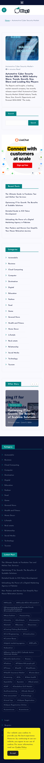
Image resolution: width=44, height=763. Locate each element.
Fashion (11, 299)
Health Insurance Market (14, 673)
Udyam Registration (26, 700)
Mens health (31, 677)
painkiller (8, 682)
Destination (13, 281)
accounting (25, 616)
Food (10, 305)
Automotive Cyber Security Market (19, 66)
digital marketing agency (15, 643)
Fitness (8, 668)
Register (8, 725)
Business (11, 264)
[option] (22, 408)
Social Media (13, 353)
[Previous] (32, 384)
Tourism (11, 365)
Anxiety (8, 620)
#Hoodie (8, 603)
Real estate (13, 341)
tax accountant (11, 696)
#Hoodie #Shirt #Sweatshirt (28, 603)
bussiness (32, 625)
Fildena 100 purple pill (26, 663)
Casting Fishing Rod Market (16, 629)
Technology (12, 359)
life (19, 677)
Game (10, 311)
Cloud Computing (15, 270)
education (9, 648)
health (18, 668)
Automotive (34, 620)
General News (14, 317)
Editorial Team (14, 422)
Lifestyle (11, 335)
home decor (34, 673)
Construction (29, 634)
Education (12, 293)
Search (11, 114)
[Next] (36, 384)
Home (7, 20)
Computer (12, 276)
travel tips (9, 700)
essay (28, 659)
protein (21, 682)
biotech (8, 625)
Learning (8, 677)
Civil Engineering (12, 634)
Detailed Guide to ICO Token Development (19, 414)
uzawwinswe (9, 710)
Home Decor (13, 329)
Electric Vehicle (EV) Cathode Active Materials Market (19, 653)
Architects (20, 620)
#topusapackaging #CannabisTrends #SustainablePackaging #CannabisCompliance (18, 609)
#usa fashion (10, 616)
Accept (13, 753)
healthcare (31, 668)
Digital (11, 287)
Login (7, 720)
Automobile (13, 258)
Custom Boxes (10, 639)
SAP (6, 686)
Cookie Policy (20, 747)
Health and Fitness (16, 323)
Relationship (13, 347)
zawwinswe (24, 710)
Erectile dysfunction (13, 659)
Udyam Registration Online (16, 705)
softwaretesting (11, 691)
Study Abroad (28, 691)
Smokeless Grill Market (23, 686)
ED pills (33, 643)
